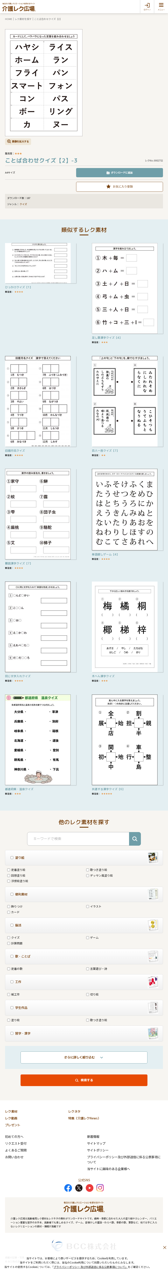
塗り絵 (15, 1020)
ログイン (147, 9)
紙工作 (15, 994)
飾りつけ (17, 906)
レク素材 (11, 1111)
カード (15, 912)
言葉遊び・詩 (98, 969)
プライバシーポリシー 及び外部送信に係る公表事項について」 (91, 1267)
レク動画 (11, 1118)
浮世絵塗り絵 (19, 881)
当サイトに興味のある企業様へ (108, 1168)
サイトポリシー (97, 1150)
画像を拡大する (20, 141)
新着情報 (93, 1136)
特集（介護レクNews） (84, 1118)
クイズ (23, 204)
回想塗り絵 (18, 875)
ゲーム (94, 937)
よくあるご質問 (15, 1150)
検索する (87, 1080)
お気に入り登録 (123, 186)
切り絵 (94, 994)
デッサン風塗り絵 (101, 875)
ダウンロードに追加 (122, 172)
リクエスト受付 (15, 1143)
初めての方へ (14, 1136)
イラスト (96, 906)
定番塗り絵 (18, 870)
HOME (8, 19)
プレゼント (12, 1125)
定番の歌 (17, 969)
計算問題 (17, 943)
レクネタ (74, 1111)
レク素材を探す (23, 19)
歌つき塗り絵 (98, 870)
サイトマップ (96, 1143)
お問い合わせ (14, 1157)
